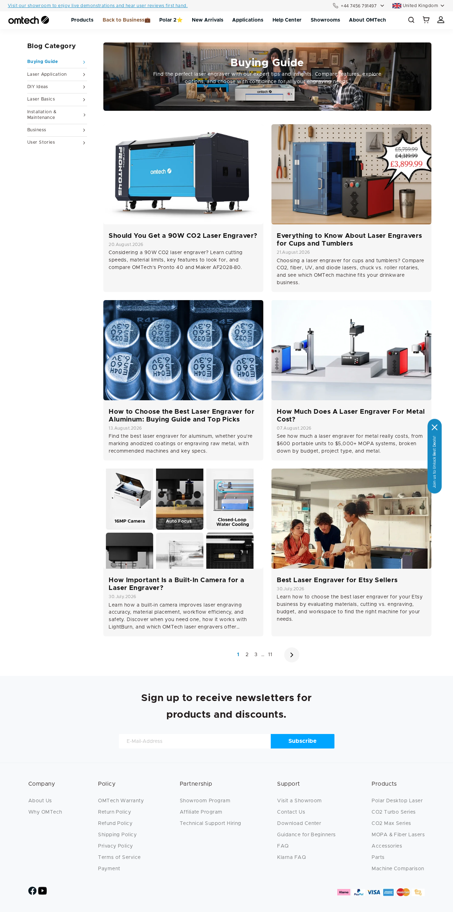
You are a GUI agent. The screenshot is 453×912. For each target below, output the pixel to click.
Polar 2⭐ (171, 20)
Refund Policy (115, 823)
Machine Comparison (398, 868)
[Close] (434, 427)
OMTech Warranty (121, 800)
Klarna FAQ (291, 857)
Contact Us (291, 812)
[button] (426, 20)
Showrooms (325, 20)
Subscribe (302, 741)
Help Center (287, 20)
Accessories (387, 846)
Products (82, 20)
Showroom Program (205, 800)
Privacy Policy (115, 846)
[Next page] (291, 655)
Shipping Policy (117, 834)
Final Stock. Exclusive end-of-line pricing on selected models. (75, 8)
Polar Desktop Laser (397, 800)
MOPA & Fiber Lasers (398, 834)
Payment (109, 868)
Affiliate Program (201, 812)
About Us (40, 800)
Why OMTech (45, 812)
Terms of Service (119, 857)
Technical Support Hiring (210, 823)
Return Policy (114, 812)
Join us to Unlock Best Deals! (434, 462)
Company (41, 784)
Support (288, 784)
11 (270, 654)
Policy (106, 784)
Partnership (196, 784)
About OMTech (367, 20)
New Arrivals (207, 20)
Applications (247, 20)
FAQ (282, 846)
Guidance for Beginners (306, 834)
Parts (378, 857)
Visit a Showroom (299, 800)
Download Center (299, 823)
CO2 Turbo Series (393, 812)
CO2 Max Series (391, 823)
